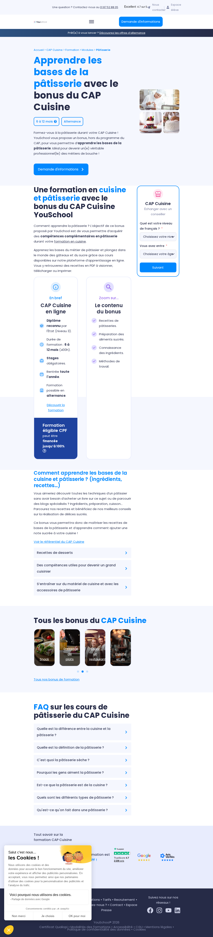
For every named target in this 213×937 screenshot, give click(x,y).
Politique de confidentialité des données (98, 929)
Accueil (39, 50)
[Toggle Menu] (91, 21)
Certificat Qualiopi (53, 927)
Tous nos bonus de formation (56, 679)
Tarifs (107, 899)
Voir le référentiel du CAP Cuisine (59, 541)
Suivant (158, 267)
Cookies (139, 929)
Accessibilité (123, 927)
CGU (139, 927)
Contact (116, 905)
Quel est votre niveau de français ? (156, 226)
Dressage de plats (71, 654)
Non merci (18, 916)
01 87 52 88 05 (109, 7)
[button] (9, 930)
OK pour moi (77, 916)
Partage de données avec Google (31, 899)
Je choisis (47, 916)
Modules (87, 50)
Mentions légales (159, 927)
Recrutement (124, 899)
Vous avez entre (152, 246)
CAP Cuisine (54, 50)
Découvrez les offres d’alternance (122, 33)
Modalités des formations (91, 927)
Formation (72, 50)
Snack (44, 659)
